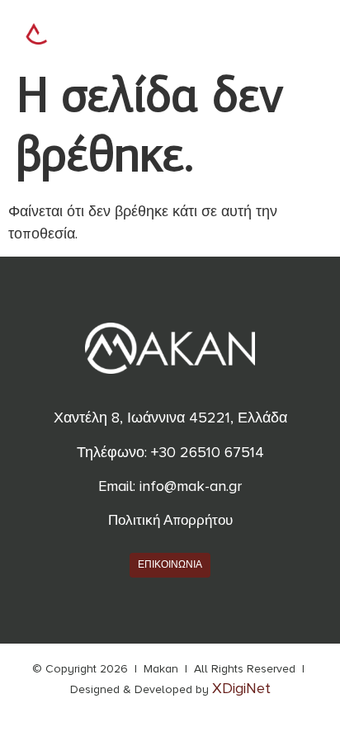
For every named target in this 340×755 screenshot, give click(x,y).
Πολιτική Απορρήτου (170, 520)
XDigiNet (241, 688)
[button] (300, 31)
